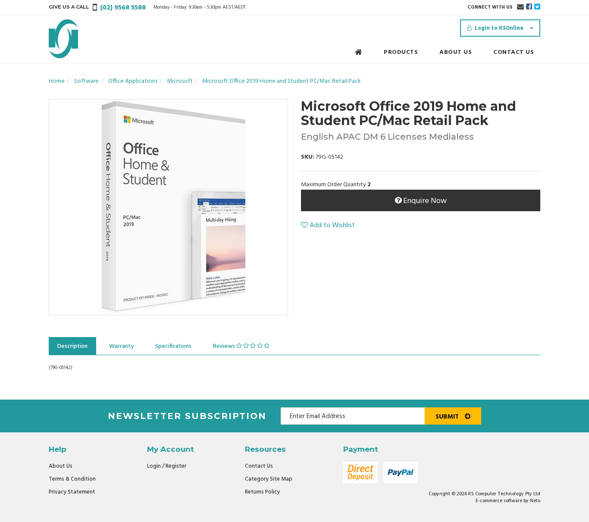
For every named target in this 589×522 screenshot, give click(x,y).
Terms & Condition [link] (72, 479)
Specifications (173, 346)
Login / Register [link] (166, 466)
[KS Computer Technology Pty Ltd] (63, 39)
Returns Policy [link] (262, 492)
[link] (529, 7)
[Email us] (520, 7)
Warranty (121, 346)
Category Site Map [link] (268, 479)
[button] (328, 225)
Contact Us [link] (259, 466)
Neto (535, 501)
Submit (448, 417)
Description (72, 346)
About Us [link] (60, 466)
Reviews (224, 346)
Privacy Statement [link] (72, 492)
